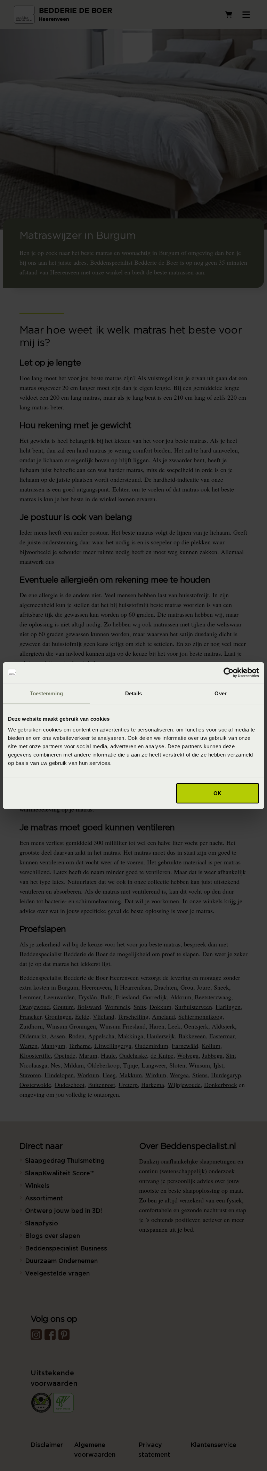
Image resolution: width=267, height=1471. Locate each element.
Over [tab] (220, 693)
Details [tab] (133, 693)
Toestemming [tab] (46, 693)
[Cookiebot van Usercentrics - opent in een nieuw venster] (228, 672)
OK (217, 793)
